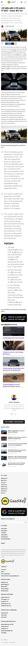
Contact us (3, 569)
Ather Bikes (4, 528)
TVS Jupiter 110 (5, 599)
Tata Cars (3, 482)
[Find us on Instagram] (6, 640)
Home (2, 5)
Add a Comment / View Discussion (14, 422)
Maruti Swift (4, 586)
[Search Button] (21, 2)
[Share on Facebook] (9, 44)
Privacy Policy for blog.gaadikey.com (10, 576)
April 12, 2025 (20, 26)
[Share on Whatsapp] (6, 44)
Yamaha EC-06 (4, 613)
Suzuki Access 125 (5, 603)
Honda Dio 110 (4, 601)
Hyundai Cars (4, 478)
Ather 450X (4, 615)
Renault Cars (4, 488)
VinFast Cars (4, 486)
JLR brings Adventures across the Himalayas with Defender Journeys (11, 385)
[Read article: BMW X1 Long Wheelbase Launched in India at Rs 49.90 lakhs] (4, 432)
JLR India (3, 47)
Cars (5, 5)
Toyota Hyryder (5, 588)
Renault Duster (4, 590)
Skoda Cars (4, 491)
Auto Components (5, 573)
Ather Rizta (4, 617)
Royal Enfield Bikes (5, 539)
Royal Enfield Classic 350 (7, 624)
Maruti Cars (4, 480)
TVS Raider (4, 632)
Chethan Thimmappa (9, 26)
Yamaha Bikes (4, 537)
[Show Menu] (1, 2)
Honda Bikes (4, 530)
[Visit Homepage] (12, 2)
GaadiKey (6, 642)
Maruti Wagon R (5, 584)
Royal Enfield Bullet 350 (6, 630)
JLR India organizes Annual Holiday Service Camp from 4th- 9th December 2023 (13, 369)
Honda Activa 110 (5, 597)
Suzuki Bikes (4, 534)
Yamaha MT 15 (4, 628)
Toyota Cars (4, 484)
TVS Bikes (3, 532)
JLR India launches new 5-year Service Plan (13, 338)
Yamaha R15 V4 (4, 626)
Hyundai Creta (4, 582)
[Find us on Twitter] (3, 640)
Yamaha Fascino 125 (6, 605)
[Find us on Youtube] (5, 640)
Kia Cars (3, 493)
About (2, 571)
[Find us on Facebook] (1, 640)
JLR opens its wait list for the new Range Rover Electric (13, 353)
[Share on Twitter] (12, 44)
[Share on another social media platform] (15, 44)
